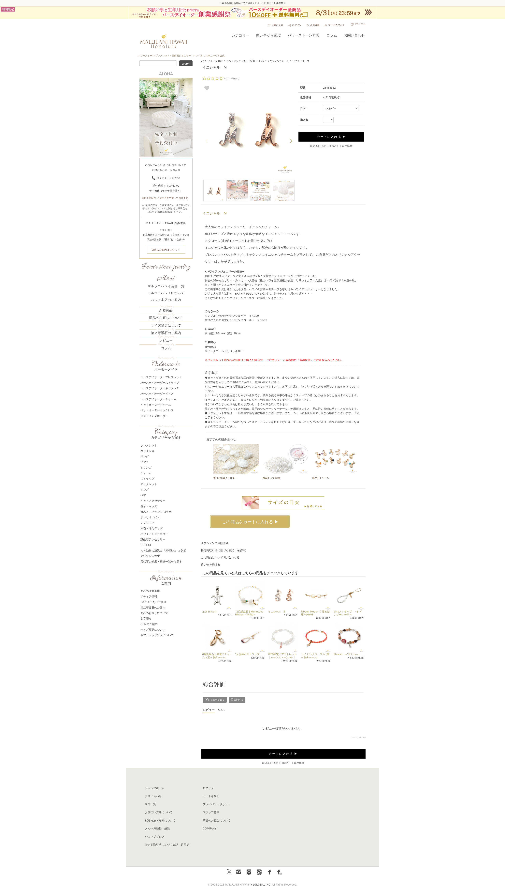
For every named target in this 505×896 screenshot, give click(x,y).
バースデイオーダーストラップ (159, 382)
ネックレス (147, 451)
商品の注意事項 (150, 591)
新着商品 (166, 310)
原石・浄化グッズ (151, 528)
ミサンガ (146, 467)
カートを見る (211, 796)
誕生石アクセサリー (152, 539)
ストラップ (147, 478)
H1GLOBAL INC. (261, 884)
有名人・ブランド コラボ (156, 511)
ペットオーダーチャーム (155, 404)
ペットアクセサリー (152, 500)
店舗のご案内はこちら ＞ (166, 249)
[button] (291, 141)
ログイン (296, 25)
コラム (166, 348)
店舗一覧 (150, 804)
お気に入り (277, 25)
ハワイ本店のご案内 (166, 299)
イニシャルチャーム (278, 61)
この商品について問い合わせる (220, 557)
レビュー (166, 340)
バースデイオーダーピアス (157, 393)
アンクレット (148, 484)
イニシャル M (301, 61)
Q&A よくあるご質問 (153, 602)
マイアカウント (336, 24)
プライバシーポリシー (216, 804)
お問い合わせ (153, 796)
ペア (143, 495)
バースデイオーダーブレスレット (161, 377)
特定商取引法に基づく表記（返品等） (224, 550)
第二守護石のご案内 (152, 607)
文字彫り (146, 618)
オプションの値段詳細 (214, 543)
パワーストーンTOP (212, 61)
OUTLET (146, 545)
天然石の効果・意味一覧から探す (161, 561)
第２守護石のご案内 (166, 333)
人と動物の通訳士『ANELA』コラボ (163, 550)
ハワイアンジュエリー (154, 534)
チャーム (146, 473)
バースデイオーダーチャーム (158, 399)
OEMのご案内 (149, 624)
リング (144, 456)
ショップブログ (154, 836)
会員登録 (315, 25)
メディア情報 (148, 596)
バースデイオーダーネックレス (159, 388)
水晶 (261, 61)
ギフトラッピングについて (157, 635)
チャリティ (147, 522)
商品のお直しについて (166, 318)
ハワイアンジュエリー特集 (241, 61)
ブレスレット (148, 445)
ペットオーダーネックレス (157, 410)
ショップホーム (154, 788)
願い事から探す (150, 556)
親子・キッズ (148, 506)
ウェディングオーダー (154, 415)
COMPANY (209, 828)
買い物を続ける (210, 564)
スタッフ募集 (211, 812)
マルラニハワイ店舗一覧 (166, 286)
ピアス (144, 462)
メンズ (144, 489)
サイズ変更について (166, 325)
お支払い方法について (159, 812)
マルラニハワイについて (166, 293)
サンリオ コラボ (150, 517)
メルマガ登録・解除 (157, 828)
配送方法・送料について (160, 820)
